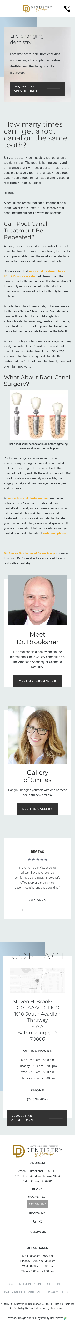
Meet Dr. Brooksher (37, 680)
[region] (38, 885)
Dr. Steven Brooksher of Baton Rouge (29, 553)
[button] (29, 910)
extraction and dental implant (28, 498)
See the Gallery (37, 808)
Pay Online (37, 1204)
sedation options (54, 533)
